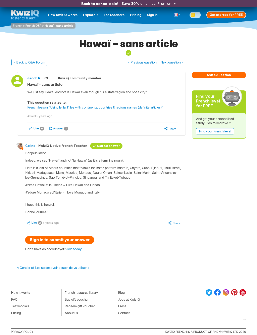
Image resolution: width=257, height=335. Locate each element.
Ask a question (219, 75)
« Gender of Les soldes (34, 268)
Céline (30, 146)
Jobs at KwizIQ (129, 299)
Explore (89, 15)
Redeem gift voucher (80, 306)
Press (122, 306)
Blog (121, 293)
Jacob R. (34, 78)
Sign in (152, 15)
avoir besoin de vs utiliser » (70, 268)
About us (71, 313)
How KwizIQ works (63, 15)
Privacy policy (22, 331)
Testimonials (20, 306)
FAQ (14, 299)
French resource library (81, 293)
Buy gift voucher (77, 299)
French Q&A (33, 25)
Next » (171, 62)
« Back (29, 62)
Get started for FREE (226, 15)
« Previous (142, 62)
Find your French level (215, 131)
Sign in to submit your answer (60, 239)
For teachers (114, 15)
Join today (74, 249)
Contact (124, 313)
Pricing (135, 15)
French (17, 25)
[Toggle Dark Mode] (195, 15)
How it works (20, 293)
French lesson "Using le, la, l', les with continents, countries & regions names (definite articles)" (95, 107)
